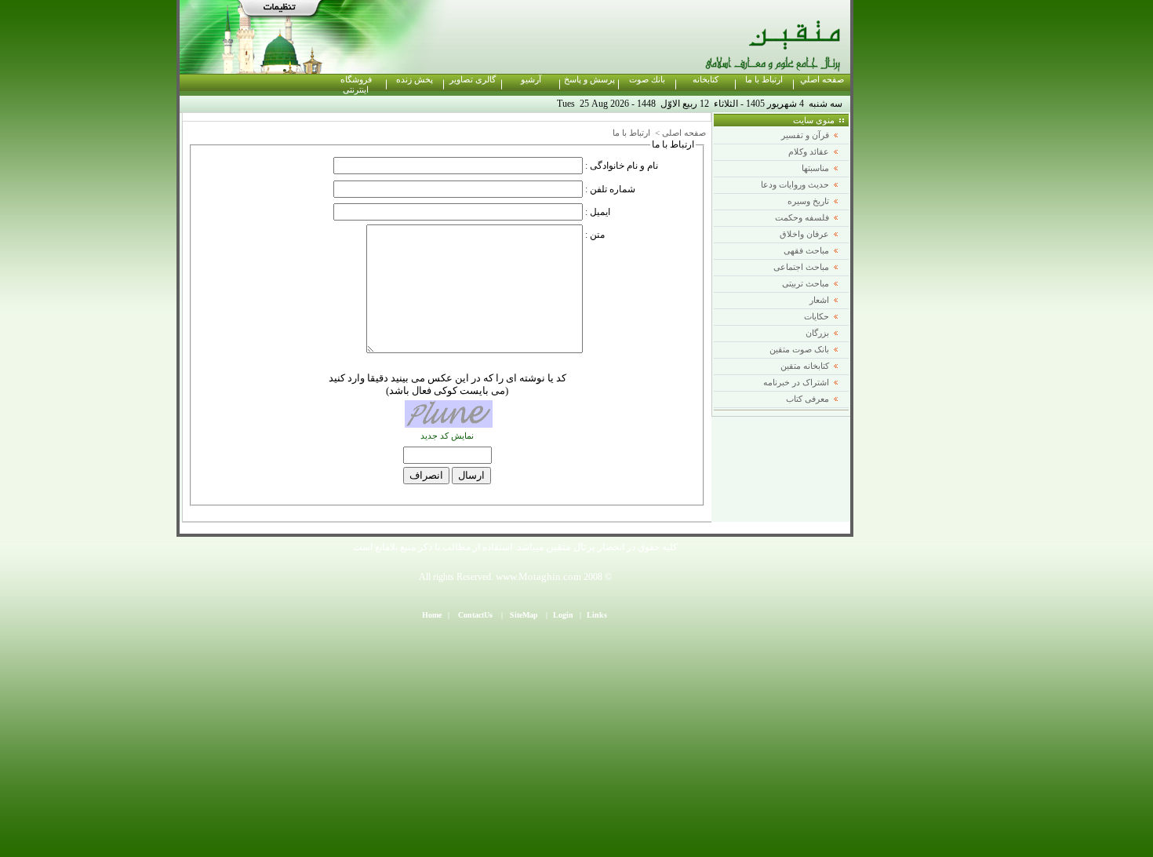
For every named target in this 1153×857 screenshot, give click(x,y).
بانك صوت (647, 79)
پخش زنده (414, 79)
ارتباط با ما (764, 79)
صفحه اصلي (822, 79)
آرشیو (531, 79)
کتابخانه (705, 79)
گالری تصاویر (472, 79)
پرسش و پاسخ (589, 79)
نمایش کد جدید (447, 436)
